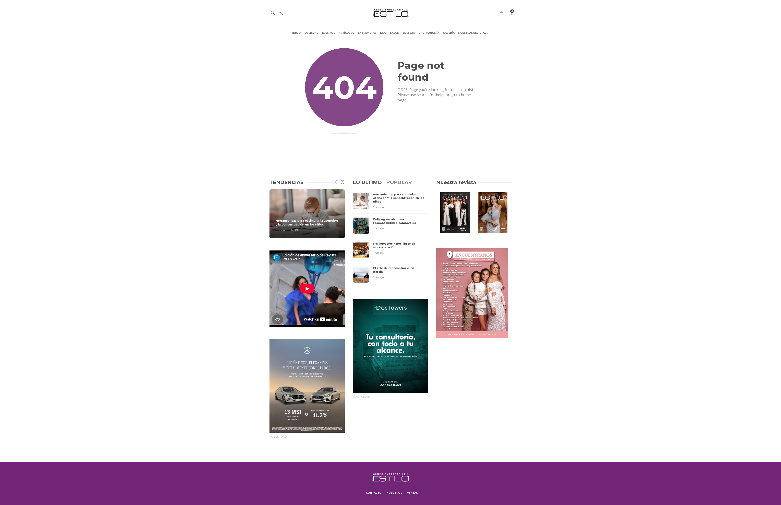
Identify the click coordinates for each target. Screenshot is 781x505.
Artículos (346, 32)
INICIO (296, 32)
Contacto (374, 492)
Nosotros (394, 492)
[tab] (367, 182)
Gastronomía (429, 32)
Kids (383, 32)
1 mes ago (281, 230)
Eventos (328, 32)
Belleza (409, 32)
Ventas (412, 492)
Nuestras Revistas (472, 32)
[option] (307, 213)
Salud (394, 32)
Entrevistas (367, 32)
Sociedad (311, 32)
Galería (449, 32)
